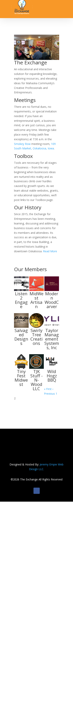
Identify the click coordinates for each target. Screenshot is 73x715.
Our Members (30, 269)
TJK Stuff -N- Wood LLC (36, 379)
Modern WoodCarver (52, 300)
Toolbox (23, 155)
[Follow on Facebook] (36, 491)
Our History (27, 207)
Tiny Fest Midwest (21, 377)
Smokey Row (22, 144)
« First (48, 389)
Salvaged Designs (21, 336)
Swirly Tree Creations (36, 336)
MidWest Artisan (36, 300)
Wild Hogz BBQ (52, 375)
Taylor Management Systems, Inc (51, 338)
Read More (49, 251)
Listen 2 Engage (21, 300)
